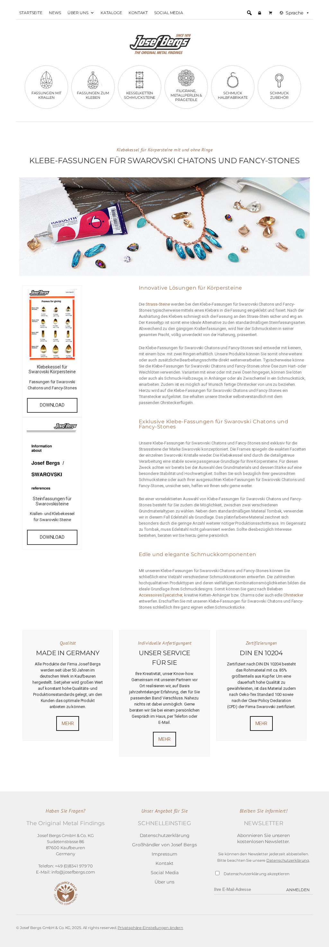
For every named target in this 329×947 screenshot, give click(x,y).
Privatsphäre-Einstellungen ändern (150, 928)
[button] (249, 13)
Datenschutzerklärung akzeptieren (256, 873)
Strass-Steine (158, 304)
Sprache (294, 13)
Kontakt (138, 12)
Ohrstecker (293, 595)
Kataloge (111, 12)
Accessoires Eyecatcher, (161, 595)
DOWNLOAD (52, 405)
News (55, 12)
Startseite (30, 12)
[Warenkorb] (270, 12)
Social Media (168, 12)
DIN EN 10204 (261, 653)
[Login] (259, 12)
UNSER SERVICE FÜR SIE (165, 657)
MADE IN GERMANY (68, 653)
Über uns (77, 12)
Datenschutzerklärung (287, 860)
